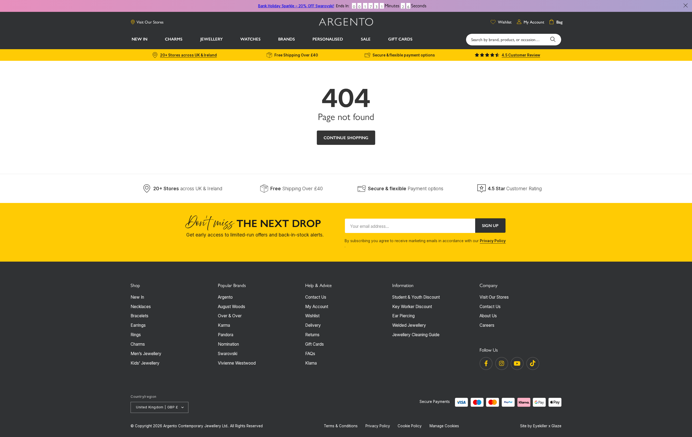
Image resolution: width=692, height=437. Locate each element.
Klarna (311, 363)
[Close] (685, 5)
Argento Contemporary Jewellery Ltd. (195, 426)
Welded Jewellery (409, 325)
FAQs (310, 353)
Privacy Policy (493, 241)
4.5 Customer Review (521, 55)
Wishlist (312, 315)
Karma (224, 325)
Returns (312, 334)
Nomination (228, 344)
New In (137, 297)
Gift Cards (314, 344)
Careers (487, 325)
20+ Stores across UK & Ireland (188, 55)
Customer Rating (515, 188)
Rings (136, 334)
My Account (316, 306)
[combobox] (513, 39)
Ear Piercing (403, 315)
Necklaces (141, 306)
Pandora (225, 334)
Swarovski (227, 353)
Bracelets (139, 315)
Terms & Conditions (341, 426)
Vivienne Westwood (237, 363)
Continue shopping (346, 137)
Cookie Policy (410, 426)
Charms (138, 344)
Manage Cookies (444, 426)
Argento (225, 297)
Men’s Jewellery (146, 353)
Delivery (313, 325)
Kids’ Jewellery (145, 363)
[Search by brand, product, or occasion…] (553, 39)
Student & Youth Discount (416, 297)
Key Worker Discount (412, 306)
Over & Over (230, 315)
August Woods (231, 306)
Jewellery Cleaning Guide (416, 334)
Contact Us (315, 297)
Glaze (556, 426)
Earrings (138, 325)
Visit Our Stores (150, 22)
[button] (173, 39)
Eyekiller (540, 426)
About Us (488, 315)
